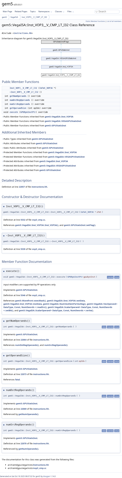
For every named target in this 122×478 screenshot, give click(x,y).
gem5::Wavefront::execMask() (30, 300)
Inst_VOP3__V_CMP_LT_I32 (34, 17)
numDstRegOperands (20, 100)
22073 (23, 374)
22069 (23, 408)
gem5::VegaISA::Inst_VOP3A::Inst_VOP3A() (36, 225)
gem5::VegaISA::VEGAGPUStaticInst (63, 121)
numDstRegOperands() (27, 345)
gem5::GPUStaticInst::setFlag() (79, 225)
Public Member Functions (95, 21)
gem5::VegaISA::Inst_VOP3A (59, 116)
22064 (23, 339)
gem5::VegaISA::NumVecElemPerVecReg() (64, 303)
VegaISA (14, 17)
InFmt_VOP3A (46, 88)
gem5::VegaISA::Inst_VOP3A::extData (66, 300)
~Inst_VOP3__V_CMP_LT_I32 (24, 92)
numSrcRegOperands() (56, 345)
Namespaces (44, 11)
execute (14, 112)
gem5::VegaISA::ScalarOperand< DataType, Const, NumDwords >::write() (56, 310)
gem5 (4, 17)
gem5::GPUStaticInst (55, 125)
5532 (23, 219)
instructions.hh (23, 33)
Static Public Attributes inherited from (33, 147)
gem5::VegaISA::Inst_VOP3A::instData (22, 303)
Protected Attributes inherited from (36, 161)
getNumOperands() (28, 414)
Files (69, 11)
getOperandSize (18, 108)
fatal (17, 379)
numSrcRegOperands (20, 104)
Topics (33, 11)
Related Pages (21, 11)
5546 (23, 295)
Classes (58, 11)
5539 (23, 249)
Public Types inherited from (28, 138)
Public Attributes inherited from (30, 143)
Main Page (7, 11)
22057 (22, 186)
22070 (23, 443)
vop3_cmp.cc (38, 219)
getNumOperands (18, 96)
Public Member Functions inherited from (38, 116)
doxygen (46, 476)
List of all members (114, 21)
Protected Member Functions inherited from (40, 152)
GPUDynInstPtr (28, 112)
